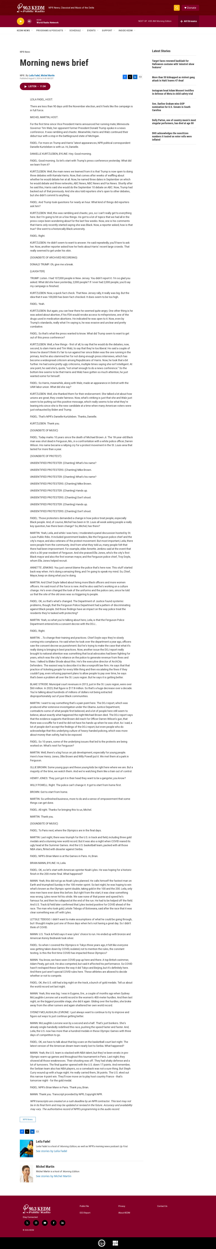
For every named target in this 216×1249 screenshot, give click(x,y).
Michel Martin (48, 75)
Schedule (75, 30)
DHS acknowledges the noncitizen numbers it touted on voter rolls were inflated (172, 136)
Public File (84, 1206)
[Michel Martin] (26, 1173)
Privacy (121, 1206)
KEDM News (23, 30)
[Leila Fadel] (26, 1148)
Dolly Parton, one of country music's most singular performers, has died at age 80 (174, 122)
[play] (20, 21)
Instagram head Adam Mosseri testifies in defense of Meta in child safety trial (173, 92)
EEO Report (85, 1213)
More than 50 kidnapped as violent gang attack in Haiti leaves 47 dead (173, 79)
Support (107, 30)
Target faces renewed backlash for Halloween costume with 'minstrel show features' (173, 64)
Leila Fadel (34, 75)
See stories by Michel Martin (53, 1176)
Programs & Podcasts (49, 30)
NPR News (25, 51)
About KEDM (124, 1213)
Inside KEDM (126, 30)
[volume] (29, 21)
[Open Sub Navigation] (32, 30)
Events (91, 30)
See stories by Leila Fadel (51, 1151)
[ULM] (101, 1243)
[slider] (34, 21)
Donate (191, 7)
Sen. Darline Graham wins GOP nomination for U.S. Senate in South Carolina (171, 107)
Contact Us (162, 1206)
